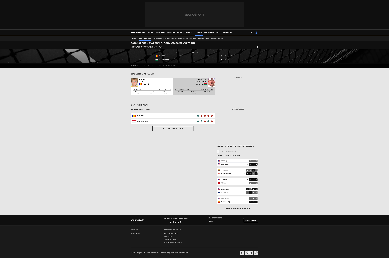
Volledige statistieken (173, 129)
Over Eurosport (136, 233)
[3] (176, 222)
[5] (180, 222)
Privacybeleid (168, 236)
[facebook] (242, 253)
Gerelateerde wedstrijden (238, 208)
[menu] (251, 33)
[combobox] (215, 221)
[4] (178, 222)
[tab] (134, 65)
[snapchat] (251, 253)
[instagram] (256, 253)
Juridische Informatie (170, 239)
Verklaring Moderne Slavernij (173, 242)
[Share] (257, 47)
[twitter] (247, 253)
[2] (173, 222)
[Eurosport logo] (138, 32)
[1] (171, 222)
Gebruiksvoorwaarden (171, 233)
